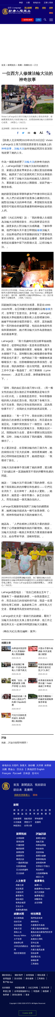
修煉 (39, 230)
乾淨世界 (45, 987)
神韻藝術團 (20, 987)
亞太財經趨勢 (22, 870)
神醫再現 (38, 899)
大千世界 (18, 939)
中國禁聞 (20, 845)
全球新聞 (20, 838)
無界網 (6, 995)
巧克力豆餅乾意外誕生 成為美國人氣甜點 (19, 718)
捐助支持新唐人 (22, 795)
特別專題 (36, 913)
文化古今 (20, 906)
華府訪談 (20, 859)
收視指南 (30, 975)
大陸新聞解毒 (42, 873)
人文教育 (21, 880)
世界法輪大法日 (24, 578)
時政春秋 (40, 848)
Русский (17, 773)
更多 (27, 995)
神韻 (21, 3)
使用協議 (7, 978)
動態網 (46, 991)
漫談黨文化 (36, 956)
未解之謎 (20, 885)
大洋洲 (39, 765)
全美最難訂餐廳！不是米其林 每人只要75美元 (19, 667)
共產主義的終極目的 (40, 928)
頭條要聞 (17, 818)
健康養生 (39, 880)
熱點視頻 (28, 818)
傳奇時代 (35, 921)
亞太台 (20, 769)
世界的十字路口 (43, 866)
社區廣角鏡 (21, 866)
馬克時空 (40, 870)
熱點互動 (40, 842)
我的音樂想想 (20, 953)
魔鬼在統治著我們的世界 (41, 932)
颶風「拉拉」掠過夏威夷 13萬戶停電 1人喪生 (19, 683)
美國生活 (28, 65)
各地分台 (36, 3)
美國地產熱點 (22, 910)
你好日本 (18, 921)
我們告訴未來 (37, 918)
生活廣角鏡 (19, 918)
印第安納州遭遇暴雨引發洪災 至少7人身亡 (45, 667)
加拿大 (23, 765)
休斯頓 (47, 765)
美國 (20, 65)
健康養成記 (39, 895)
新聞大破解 (41, 856)
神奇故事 (6, 148)
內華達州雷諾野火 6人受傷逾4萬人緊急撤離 (19, 651)
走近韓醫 (38, 902)
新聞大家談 (41, 838)
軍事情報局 (41, 859)
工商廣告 (35, 964)
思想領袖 (40, 852)
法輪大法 (19, 148)
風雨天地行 (36, 946)
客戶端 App (8, 982)
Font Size (41, 132)
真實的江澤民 (37, 939)
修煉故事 (35, 960)
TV (39, 20)
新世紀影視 (17, 995)
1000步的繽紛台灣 (21, 948)
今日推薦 (17, 822)
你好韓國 (18, 925)
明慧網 (36, 991)
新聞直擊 (20, 852)
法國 (4, 769)
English (40, 769)
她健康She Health (42, 889)
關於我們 (19, 975)
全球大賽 (28, 825)
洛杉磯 (31, 765)
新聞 (15, 804)
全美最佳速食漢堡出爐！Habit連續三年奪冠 (45, 683)
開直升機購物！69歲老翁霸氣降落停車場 (45, 699)
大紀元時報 (33, 987)
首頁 (3, 65)
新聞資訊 (12, 65)
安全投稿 (18, 978)
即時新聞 (39, 818)
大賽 (28, 3)
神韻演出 (17, 825)
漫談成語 (20, 899)
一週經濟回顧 (22, 863)
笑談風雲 (20, 889)
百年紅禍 (35, 943)
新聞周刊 (20, 856)
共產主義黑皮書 (38, 949)
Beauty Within (20, 935)
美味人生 (18, 932)
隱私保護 (41, 975)
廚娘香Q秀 (18, 943)
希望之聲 (7, 991)
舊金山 (11, 769)
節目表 (17, 789)
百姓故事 (35, 953)
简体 (51, 3)
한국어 (35, 773)
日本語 (26, 773)
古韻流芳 (20, 892)
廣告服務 (29, 978)
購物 (35, 795)
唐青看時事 (41, 863)
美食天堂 (18, 928)
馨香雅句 (20, 895)
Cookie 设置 (27, 1013)
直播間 (28, 789)
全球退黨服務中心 (22, 991)
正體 (46, 3)
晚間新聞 (20, 848)
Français (6, 773)
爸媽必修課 (21, 902)
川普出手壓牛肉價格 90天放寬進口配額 (45, 651)
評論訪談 (41, 833)
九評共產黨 (36, 935)
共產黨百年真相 (38, 925)
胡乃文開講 (39, 892)
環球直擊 (20, 842)
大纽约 (15, 765)
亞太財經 (20, 873)
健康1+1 (38, 885)
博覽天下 (28, 822)
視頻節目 (40, 784)
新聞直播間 (28, 20)
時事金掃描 (41, 845)
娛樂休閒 (19, 913)
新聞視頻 (21, 833)
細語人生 (40, 877)
